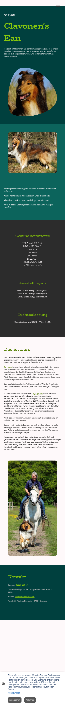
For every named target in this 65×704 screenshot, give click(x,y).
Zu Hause (8, 367)
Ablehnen (30, 700)
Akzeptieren (14, 700)
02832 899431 (22, 585)
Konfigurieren (14, 693)
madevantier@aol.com (24, 596)
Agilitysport (38, 393)
